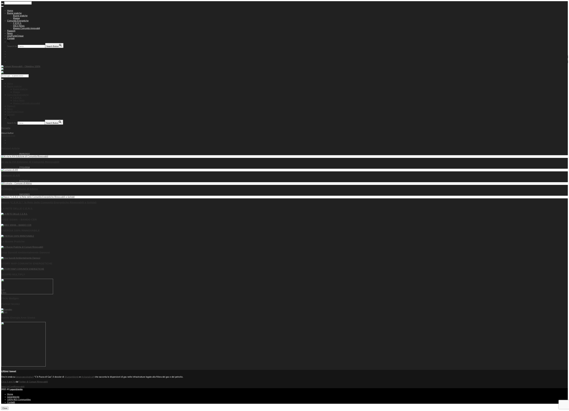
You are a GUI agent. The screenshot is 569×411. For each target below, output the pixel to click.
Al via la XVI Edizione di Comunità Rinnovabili (30, 162)
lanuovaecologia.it (25, 377)
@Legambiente (72, 377)
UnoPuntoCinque (15, 36)
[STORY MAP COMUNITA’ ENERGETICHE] (22, 269)
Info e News (19, 25)
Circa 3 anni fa (8, 382)
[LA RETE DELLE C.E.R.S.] (14, 214)
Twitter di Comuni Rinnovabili (33, 382)
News (10, 33)
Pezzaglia (5, 128)
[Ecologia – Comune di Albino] (16, 183)
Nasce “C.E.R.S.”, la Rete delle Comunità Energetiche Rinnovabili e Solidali (48, 202)
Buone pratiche (14, 13)
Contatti (11, 38)
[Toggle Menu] (2, 6)
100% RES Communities (19, 400)
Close (4, 408)
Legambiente (16, 389)
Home (10, 10)
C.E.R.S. (17, 23)
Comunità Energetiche (18, 20)
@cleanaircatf (87, 377)
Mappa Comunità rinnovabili (26, 28)
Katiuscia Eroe (8, 135)
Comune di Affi (10, 175)
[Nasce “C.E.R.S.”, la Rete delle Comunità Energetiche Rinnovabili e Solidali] (38, 197)
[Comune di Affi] (9, 170)
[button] (8, 42)
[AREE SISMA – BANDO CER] (16, 225)
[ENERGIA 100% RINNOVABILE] (17, 236)
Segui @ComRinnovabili (12, 387)
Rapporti (11, 31)
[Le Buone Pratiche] (22, 247)
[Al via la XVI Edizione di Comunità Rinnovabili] (24, 156)
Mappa (16, 18)
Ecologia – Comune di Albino (19, 189)
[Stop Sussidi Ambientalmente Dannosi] (20, 258)
